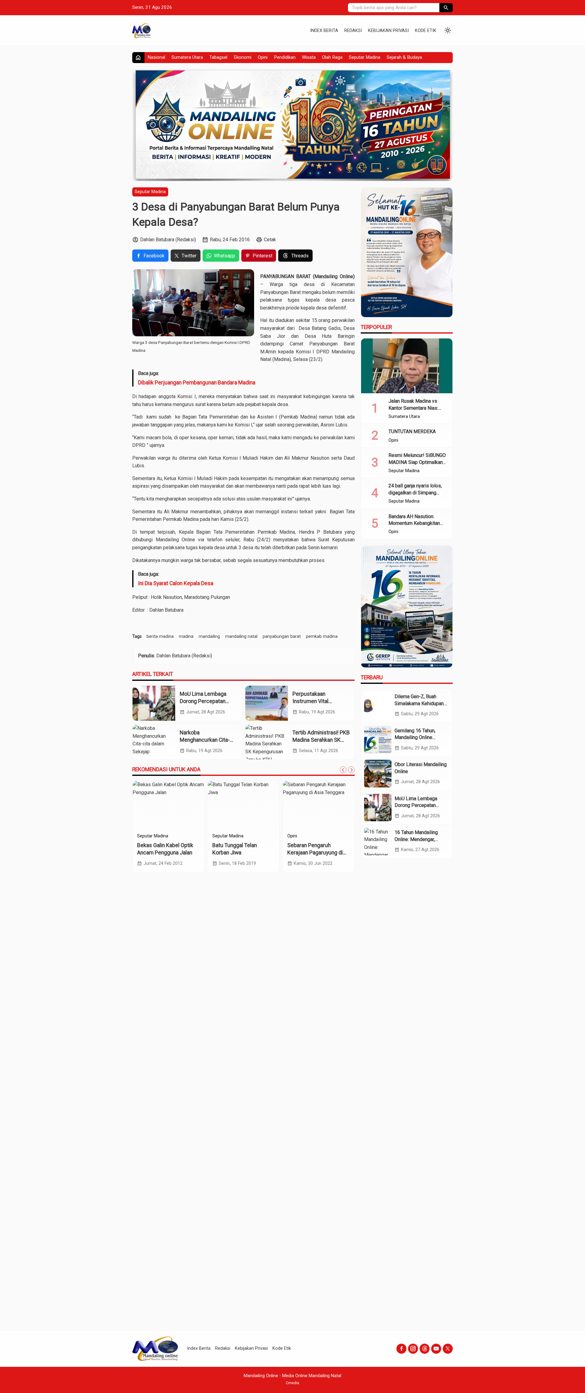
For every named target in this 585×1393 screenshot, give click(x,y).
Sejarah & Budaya (404, 57)
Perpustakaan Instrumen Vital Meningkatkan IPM (314, 701)
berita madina (160, 636)
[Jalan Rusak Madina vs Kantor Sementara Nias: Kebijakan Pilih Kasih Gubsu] (406, 365)
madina (186, 636)
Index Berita (324, 30)
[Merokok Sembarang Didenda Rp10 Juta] (188, 805)
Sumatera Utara (187, 57)
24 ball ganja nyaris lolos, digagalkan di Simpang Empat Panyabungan (415, 492)
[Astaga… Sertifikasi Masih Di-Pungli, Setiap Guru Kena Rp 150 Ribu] (338, 805)
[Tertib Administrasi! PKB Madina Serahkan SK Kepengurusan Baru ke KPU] (266, 741)
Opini (263, 57)
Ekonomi (242, 57)
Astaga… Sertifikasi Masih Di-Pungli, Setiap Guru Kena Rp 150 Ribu (337, 852)
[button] (446, 7)
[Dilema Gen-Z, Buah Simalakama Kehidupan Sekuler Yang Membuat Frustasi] (378, 705)
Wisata (309, 57)
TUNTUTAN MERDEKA (412, 431)
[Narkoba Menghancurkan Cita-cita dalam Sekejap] (154, 741)
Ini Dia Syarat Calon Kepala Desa (175, 583)
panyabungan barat (282, 636)
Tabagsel (218, 57)
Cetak (270, 239)
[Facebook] (401, 1349)
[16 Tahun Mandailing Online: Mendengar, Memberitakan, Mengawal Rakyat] (378, 841)
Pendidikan (285, 57)
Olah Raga (332, 57)
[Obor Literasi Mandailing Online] (378, 773)
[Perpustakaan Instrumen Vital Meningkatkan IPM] (266, 703)
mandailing (209, 636)
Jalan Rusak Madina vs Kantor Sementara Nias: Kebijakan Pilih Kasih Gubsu (417, 408)
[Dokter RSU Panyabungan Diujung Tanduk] (263, 805)
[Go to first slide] (351, 769)
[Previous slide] (343, 769)
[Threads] (425, 1349)
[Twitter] (448, 1349)
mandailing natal (241, 636)
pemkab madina (322, 636)
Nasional (156, 57)
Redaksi (353, 30)
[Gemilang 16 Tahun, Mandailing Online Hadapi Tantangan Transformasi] (378, 739)
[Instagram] (413, 1349)
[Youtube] (436, 1349)
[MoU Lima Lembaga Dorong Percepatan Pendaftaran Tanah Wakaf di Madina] (154, 703)
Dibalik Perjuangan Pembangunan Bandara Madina (196, 383)
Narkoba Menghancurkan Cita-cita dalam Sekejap (205, 740)
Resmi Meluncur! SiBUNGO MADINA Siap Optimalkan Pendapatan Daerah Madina (417, 462)
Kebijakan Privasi (388, 30)
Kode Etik (425, 30)
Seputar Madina (364, 57)
